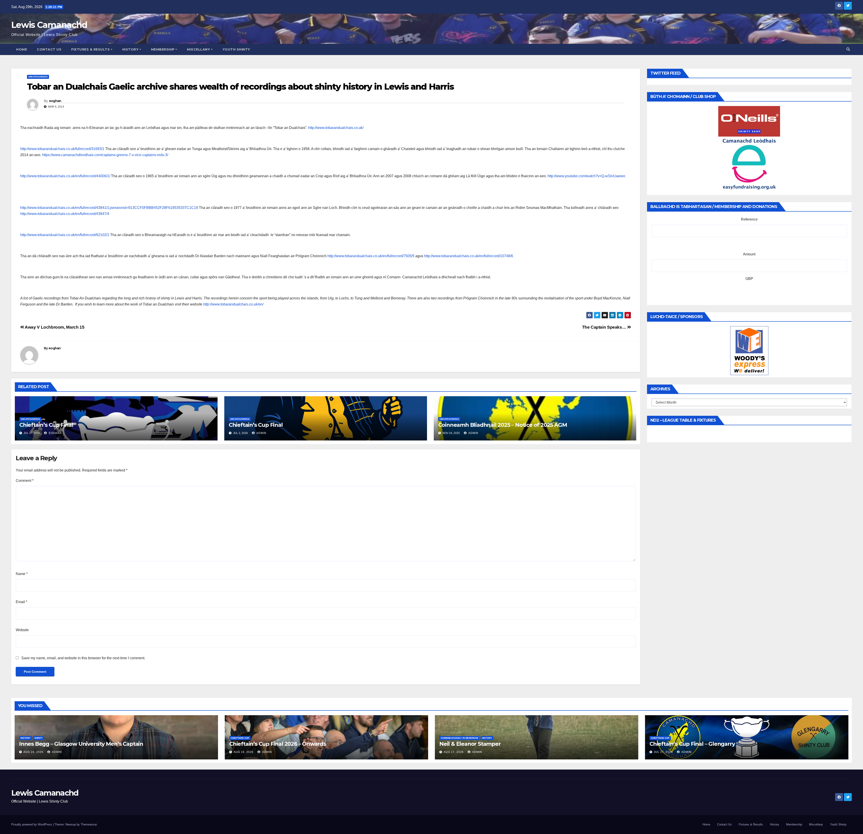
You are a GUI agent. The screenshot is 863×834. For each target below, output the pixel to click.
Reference (749, 219)
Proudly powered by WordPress (32, 824)
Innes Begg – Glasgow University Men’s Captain (81, 744)
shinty (38, 738)
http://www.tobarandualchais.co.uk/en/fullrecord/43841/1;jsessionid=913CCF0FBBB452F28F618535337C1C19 (109, 208)
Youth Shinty (236, 49)
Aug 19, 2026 (33, 752)
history (25, 738)
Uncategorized (38, 76)
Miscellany (198, 49)
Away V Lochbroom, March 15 (54, 327)
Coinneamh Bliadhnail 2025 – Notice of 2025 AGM (502, 425)
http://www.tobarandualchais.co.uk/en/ (233, 304)
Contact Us (49, 49)
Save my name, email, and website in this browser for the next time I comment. (83, 658)
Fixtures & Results (90, 49)
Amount (749, 254)
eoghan (55, 101)
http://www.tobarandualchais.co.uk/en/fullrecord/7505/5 (370, 256)
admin (261, 433)
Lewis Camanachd (49, 25)
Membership (163, 49)
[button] (848, 49)
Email (21, 602)
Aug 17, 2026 (454, 752)
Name (22, 574)
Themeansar (89, 824)
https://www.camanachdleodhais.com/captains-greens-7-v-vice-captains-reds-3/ (105, 155)
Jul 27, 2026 (663, 752)
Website (22, 630)
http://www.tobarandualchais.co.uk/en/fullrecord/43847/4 (64, 214)
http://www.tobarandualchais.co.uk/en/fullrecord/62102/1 (64, 235)
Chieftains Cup (240, 738)
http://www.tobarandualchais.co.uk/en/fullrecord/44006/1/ (65, 176)
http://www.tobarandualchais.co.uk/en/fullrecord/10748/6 (468, 256)
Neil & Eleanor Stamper (470, 744)
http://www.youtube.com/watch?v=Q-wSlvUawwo (586, 176)
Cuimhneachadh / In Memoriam (459, 738)
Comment (24, 480)
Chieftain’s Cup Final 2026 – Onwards (277, 744)
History (130, 49)
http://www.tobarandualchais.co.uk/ (335, 128)
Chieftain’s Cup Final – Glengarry (692, 744)
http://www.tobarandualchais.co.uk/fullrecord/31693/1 (62, 149)
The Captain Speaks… (604, 327)
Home (21, 49)
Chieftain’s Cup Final (46, 425)
